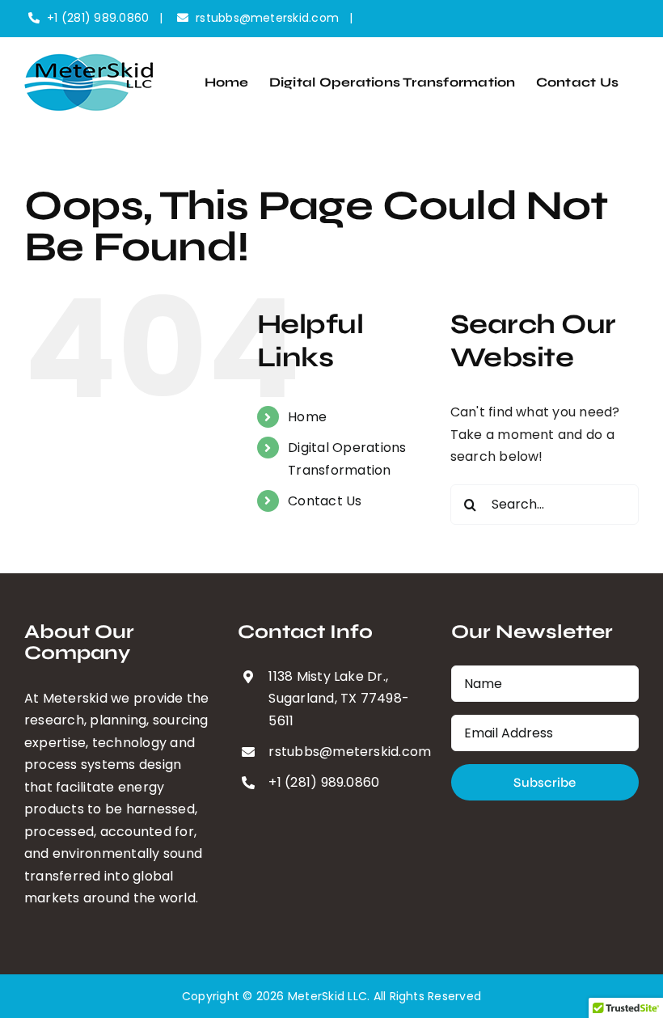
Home (307, 417)
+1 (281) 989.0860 (98, 18)
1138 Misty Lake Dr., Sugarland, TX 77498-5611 (338, 698)
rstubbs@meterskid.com (267, 18)
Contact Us (324, 501)
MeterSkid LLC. (329, 996)
